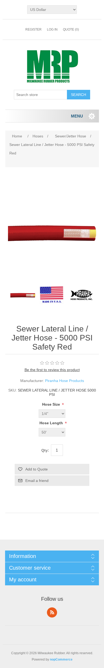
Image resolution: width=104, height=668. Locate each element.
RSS (52, 612)
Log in (52, 29)
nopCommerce (61, 659)
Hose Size (51, 404)
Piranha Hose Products (64, 381)
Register (33, 29)
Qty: (45, 450)
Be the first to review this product (52, 370)
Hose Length (51, 423)
